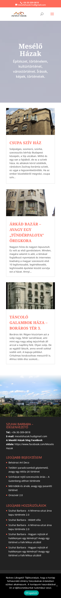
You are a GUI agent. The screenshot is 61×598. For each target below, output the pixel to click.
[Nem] (56, 585)
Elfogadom (31, 593)
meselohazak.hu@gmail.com (31, 436)
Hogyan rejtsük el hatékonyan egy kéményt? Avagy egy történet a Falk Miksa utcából (28, 538)
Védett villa (34, 519)
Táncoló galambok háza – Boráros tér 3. (28, 322)
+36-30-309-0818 (31, 2)
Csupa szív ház (25, 142)
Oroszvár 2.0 (15, 495)
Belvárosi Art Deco (18, 462)
